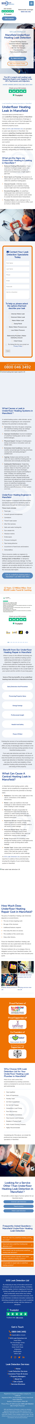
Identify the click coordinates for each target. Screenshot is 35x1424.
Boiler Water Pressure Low (18, 327)
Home (18, 1369)
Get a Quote (18, 1381)
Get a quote (9, 18)
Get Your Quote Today (17, 64)
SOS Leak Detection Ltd (15, 129)
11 (25, 642)
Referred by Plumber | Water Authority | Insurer (16, 337)
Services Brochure (18, 1384)
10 (24, 642)
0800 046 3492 (26, 12)
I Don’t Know (18, 341)
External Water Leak (18, 317)
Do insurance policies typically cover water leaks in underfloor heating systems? (16, 1258)
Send (7, 351)
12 (27, 642)
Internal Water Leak (18, 314)
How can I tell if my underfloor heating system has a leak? (17, 1239)
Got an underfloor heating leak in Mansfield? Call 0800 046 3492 (17, 575)
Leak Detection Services (18, 1371)
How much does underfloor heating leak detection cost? (15, 1245)
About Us (18, 1379)
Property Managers (18, 1376)
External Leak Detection (18, 1202)
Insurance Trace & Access (18, 1374)
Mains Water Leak (18, 320)
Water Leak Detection (19, 1211)
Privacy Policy (18, 346)
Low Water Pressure (18, 330)
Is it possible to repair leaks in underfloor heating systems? (15, 1264)
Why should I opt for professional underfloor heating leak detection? (16, 1251)
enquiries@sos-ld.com (18, 1335)
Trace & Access (18, 1206)
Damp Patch (18, 324)
